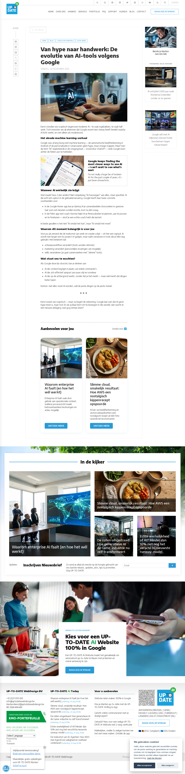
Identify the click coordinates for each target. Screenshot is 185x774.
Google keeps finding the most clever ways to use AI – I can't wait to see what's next (105, 166)
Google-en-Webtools (65, 40)
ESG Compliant (152, 731)
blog (51, 40)
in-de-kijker (81, 40)
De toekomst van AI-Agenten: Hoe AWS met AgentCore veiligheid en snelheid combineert (70, 740)
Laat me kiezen (154, 758)
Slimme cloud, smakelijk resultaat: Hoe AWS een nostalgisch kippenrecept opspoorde (69, 708)
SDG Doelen (170, 731)
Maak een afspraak (80, 670)
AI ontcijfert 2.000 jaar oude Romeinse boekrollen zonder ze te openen (161, 94)
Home (44, 40)
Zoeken (174, 2)
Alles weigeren (167, 765)
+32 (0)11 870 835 (15, 698)
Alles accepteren (144, 765)
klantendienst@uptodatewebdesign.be (25, 704)
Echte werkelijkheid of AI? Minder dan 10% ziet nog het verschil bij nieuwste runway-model (69, 729)
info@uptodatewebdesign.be (21, 701)
